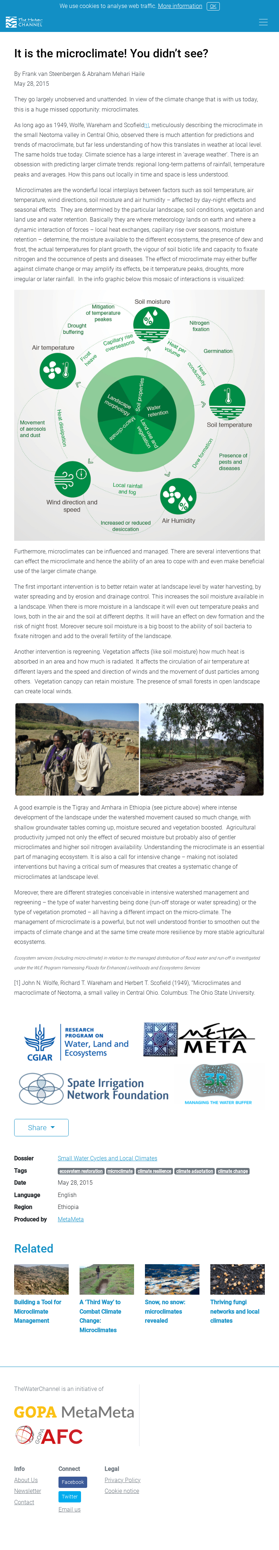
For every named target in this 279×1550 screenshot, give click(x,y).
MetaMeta (71, 1219)
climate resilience (154, 1171)
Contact (24, 1502)
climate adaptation (194, 1171)
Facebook (73, 1482)
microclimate (120, 1171)
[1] (146, 125)
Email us (69, 1509)
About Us (26, 1480)
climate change (233, 1171)
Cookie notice (122, 1491)
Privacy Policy (123, 1480)
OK (213, 6)
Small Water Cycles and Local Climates (107, 1158)
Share (38, 1127)
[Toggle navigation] (263, 22)
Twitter (70, 1497)
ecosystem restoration (81, 1171)
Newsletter (27, 1491)
